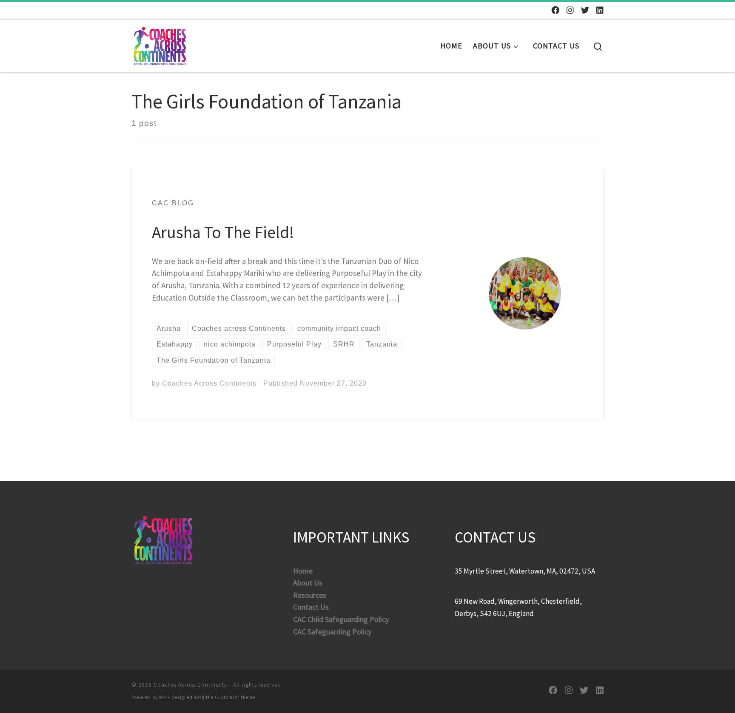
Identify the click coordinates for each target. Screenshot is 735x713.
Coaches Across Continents (209, 383)
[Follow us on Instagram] (570, 10)
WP (162, 697)
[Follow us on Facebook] (555, 10)
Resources (309, 595)
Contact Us (311, 607)
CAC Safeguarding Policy (332, 631)
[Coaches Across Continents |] (159, 43)
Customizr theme (235, 697)
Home (303, 571)
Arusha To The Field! (223, 232)
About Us (307, 583)
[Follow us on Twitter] (585, 10)
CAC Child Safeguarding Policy (341, 619)
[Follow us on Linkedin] (600, 10)
